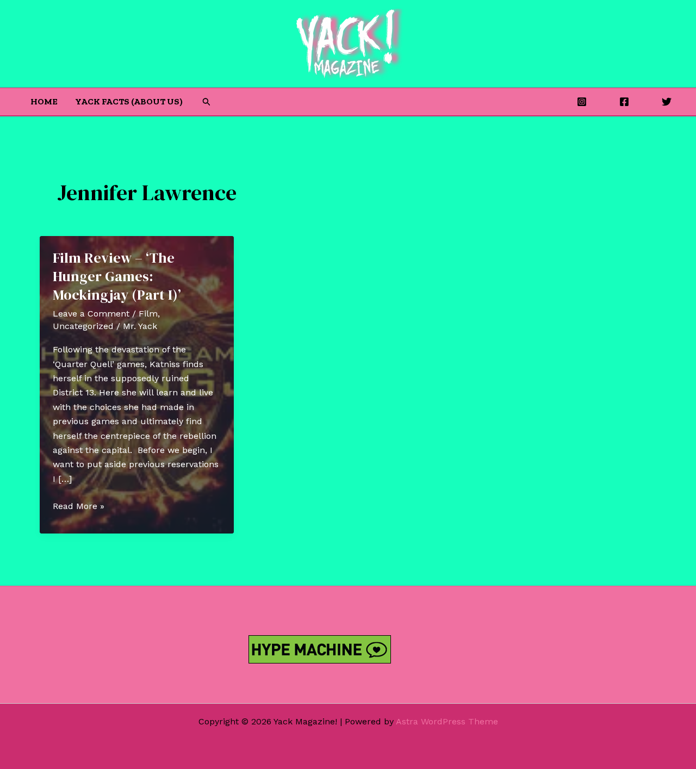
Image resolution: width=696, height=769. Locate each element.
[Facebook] (624, 101)
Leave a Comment (91, 313)
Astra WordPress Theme (447, 721)
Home (44, 101)
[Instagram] (581, 101)
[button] (206, 102)
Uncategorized (83, 326)
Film (148, 313)
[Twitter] (666, 101)
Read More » (78, 506)
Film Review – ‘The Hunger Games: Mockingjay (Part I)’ (117, 276)
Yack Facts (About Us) (129, 101)
